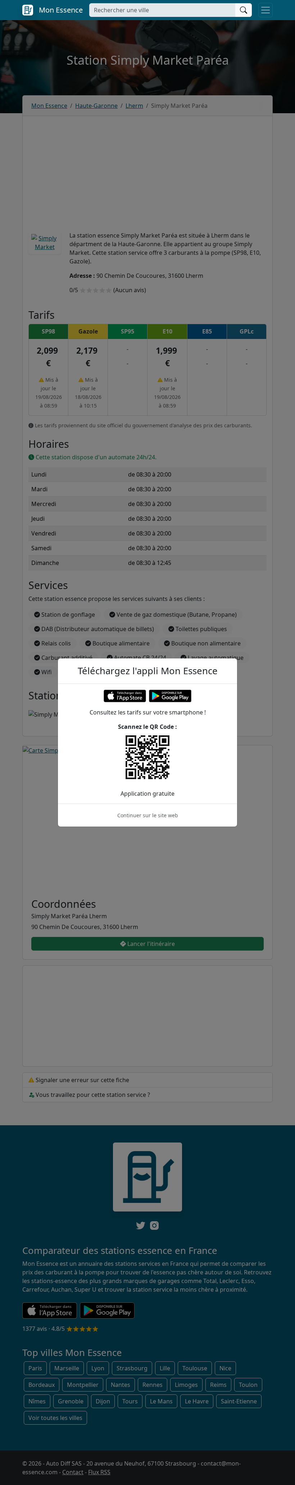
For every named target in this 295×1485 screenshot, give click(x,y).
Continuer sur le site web (147, 815)
